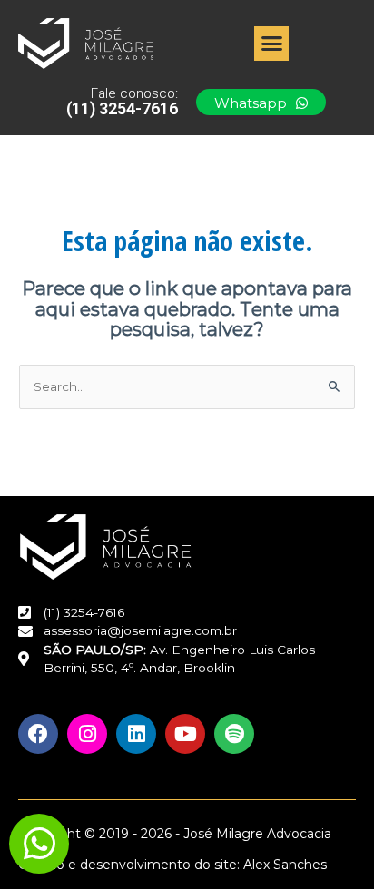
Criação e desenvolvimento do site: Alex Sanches (172, 864)
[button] (271, 43)
